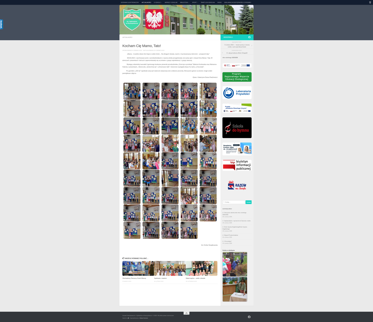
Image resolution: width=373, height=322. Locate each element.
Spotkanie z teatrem (160, 278)
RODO (219, 2)
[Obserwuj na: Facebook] (249, 37)
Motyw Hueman (144, 318)
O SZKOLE (157, 2)
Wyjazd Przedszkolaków (231, 235)
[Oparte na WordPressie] (128, 318)
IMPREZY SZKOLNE (171, 2)
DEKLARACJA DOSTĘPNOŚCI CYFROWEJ (237, 2)
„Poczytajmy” (228, 241)
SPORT (194, 2)
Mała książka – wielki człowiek (195, 278)
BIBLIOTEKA (184, 2)
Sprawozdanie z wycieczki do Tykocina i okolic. (237, 221)
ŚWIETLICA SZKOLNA (208, 2)
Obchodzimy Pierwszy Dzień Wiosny (134, 278)
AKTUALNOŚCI (146, 2)
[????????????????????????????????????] (132, 91)
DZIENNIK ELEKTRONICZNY (130, 2)
